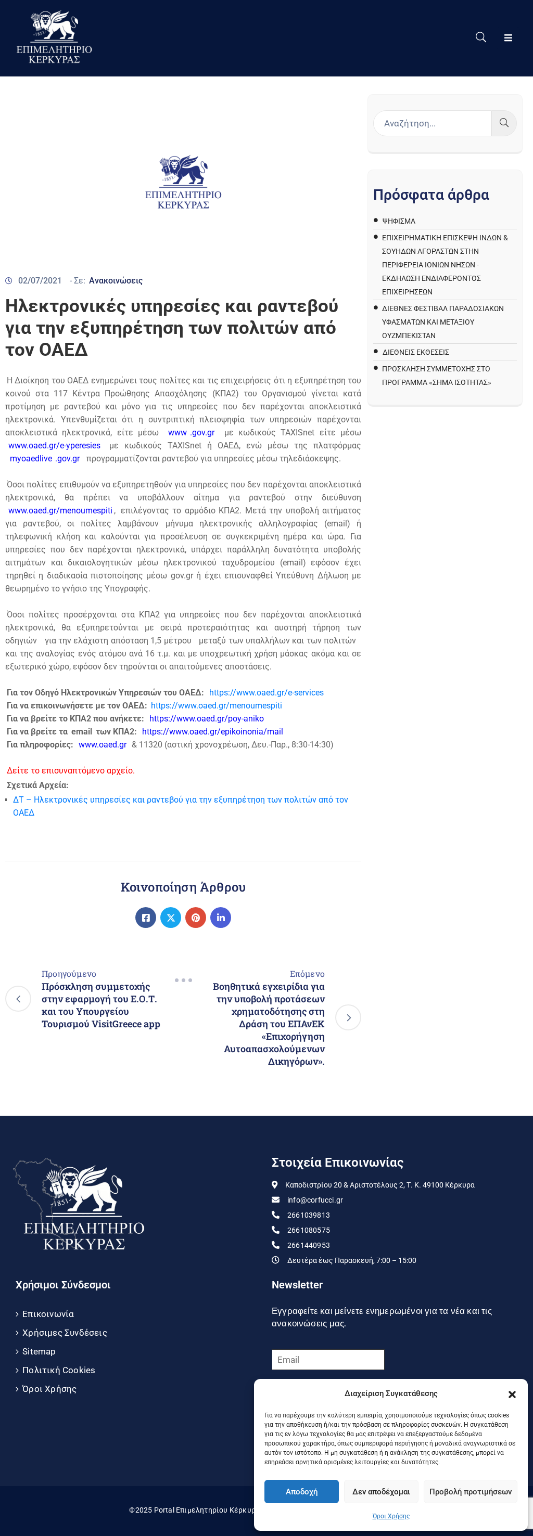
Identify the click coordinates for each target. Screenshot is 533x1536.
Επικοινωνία (48, 1314)
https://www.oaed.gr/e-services (265, 693)
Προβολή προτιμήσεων (470, 1491)
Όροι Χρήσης (391, 1516)
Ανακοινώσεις (116, 281)
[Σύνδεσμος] (145, 917)
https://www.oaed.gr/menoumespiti (216, 706)
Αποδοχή (302, 1491)
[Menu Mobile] (508, 38)
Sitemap (39, 1351)
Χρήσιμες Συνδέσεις (64, 1332)
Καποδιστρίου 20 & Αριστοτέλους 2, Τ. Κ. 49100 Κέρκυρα (380, 1185)
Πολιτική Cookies (58, 1370)
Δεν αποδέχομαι (381, 1491)
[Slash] (183, 980)
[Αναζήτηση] (504, 123)
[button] (512, 1393)
